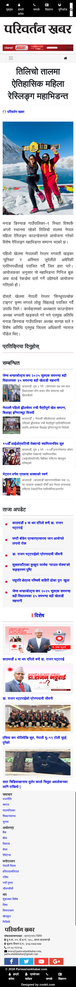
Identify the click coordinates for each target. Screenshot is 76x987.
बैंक (4, 832)
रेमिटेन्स (7, 855)
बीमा (5, 838)
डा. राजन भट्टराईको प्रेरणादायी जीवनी (37, 554)
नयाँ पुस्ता (8, 882)
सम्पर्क (36, 9)
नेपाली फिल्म (9, 866)
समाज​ (6, 804)
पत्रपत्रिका (9, 810)
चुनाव (5, 822)
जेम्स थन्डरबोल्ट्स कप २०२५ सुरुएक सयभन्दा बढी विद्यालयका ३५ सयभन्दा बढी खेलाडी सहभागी (41, 596)
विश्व (5, 905)
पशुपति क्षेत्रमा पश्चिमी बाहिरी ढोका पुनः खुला (40, 580)
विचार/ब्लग (8, 910)
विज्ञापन (49, 9)
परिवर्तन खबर (15, 112)
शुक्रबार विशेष (10, 899)
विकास (6, 843)
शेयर (5, 849)
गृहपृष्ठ (9, 9)
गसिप (5, 877)
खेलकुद (7, 916)
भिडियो (6, 922)
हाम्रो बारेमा (21, 12)
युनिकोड (62, 9)
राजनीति (7, 799)
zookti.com (47, 984)
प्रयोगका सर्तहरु (32, 977)
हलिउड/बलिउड (11, 871)
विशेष (39, 615)
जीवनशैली (8, 888)
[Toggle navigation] (11, 58)
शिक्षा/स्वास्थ (9, 816)
